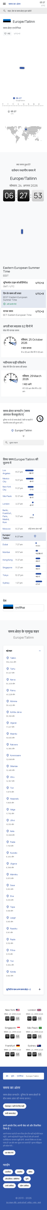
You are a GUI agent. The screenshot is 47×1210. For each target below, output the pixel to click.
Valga (10, 809)
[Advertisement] (23, 66)
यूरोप (27, 1179)
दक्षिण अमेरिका (24, 1185)
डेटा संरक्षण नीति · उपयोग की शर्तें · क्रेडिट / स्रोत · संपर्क (23, 1202)
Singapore (7, 567)
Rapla (10, 939)
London (6, 503)
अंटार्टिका (8, 1172)
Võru (10, 777)
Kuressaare (13, 755)
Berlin (5, 510)
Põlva (10, 950)
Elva (10, 896)
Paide (10, 842)
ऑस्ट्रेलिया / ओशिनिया (12, 1179)
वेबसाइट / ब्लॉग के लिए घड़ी (14, 1106)
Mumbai (6, 552)
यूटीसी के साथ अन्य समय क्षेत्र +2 (18, 989)
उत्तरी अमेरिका (9, 1185)
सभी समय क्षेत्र (10, 1113)
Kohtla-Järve (14, 712)
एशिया (30, 1172)
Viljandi (11, 723)
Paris (5, 516)
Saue (10, 885)
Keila (10, 831)
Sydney (6, 582)
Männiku (12, 874)
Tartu (10, 668)
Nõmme (11, 701)
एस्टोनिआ (20, 608)
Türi (10, 961)
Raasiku (11, 928)
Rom (5, 522)
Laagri (11, 917)
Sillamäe (12, 766)
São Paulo (7, 496)
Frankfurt (7, 513)
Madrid (6, 519)
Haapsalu (12, 798)
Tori (10, 787)
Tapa (10, 907)
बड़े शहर (9, 650)
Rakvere (12, 744)
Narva (10, 679)
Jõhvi (10, 820)
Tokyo (5, 575)
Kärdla (11, 971)
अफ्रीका (19, 1172)
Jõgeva (11, 863)
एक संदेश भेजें (9, 1152)
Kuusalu (11, 852)
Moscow (7, 528)
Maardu (11, 733)
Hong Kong (8, 559)
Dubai (5, 544)
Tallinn (11, 658)
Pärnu (11, 690)
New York (10, 1009)
